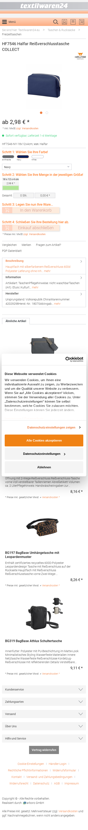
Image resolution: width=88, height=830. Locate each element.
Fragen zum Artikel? (48, 245)
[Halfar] (80, 55)
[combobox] (39, 28)
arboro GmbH (35, 802)
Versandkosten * (51, 497)
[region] (44, 90)
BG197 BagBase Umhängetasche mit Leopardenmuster (32, 555)
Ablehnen (44, 467)
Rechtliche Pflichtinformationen (28, 770)
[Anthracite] (8, 156)
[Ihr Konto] (64, 22)
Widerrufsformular (64, 770)
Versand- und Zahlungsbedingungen (49, 776)
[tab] (44, 266)
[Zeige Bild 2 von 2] (47, 113)
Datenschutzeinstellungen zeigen (51, 427)
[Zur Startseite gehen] (44, 7)
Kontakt (16, 776)
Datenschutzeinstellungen (41, 453)
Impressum (71, 783)
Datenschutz (41, 783)
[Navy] (23, 156)
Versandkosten (68, 811)
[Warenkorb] (81, 22)
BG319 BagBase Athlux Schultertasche (33, 641)
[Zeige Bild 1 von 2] (41, 113)
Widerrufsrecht (18, 783)
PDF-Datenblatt (12, 250)
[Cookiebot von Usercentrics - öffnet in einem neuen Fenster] (65, 359)
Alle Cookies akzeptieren (44, 440)
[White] (38, 156)
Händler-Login (58, 763)
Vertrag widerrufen (44, 750)
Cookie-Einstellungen (31, 763)
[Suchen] (81, 28)
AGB (57, 783)
